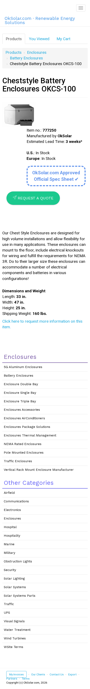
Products (14, 38)
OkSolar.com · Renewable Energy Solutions (40, 20)
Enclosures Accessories (22, 410)
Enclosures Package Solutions (27, 427)
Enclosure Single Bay (20, 393)
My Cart (63, 38)
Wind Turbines (15, 638)
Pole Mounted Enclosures (24, 452)
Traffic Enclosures (18, 461)
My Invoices (16, 674)
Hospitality (12, 536)
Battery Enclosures (26, 58)
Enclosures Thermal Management (30, 435)
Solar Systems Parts (19, 596)
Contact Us (57, 674)
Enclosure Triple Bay (20, 401)
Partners (11, 678)
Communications (16, 501)
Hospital (10, 527)
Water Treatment (17, 630)
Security (10, 570)
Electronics (12, 510)
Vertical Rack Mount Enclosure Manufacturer (39, 470)
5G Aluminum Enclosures (23, 367)
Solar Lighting (14, 578)
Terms (26, 678)
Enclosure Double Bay (21, 384)
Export (72, 674)
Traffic (9, 604)
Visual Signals (14, 621)
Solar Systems (15, 587)
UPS (7, 613)
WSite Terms (13, 647)
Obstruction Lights (18, 561)
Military (9, 553)
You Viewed (39, 38)
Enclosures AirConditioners (24, 418)
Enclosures (36, 52)
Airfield (9, 493)
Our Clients (38, 674)
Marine (9, 544)
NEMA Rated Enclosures (22, 444)
